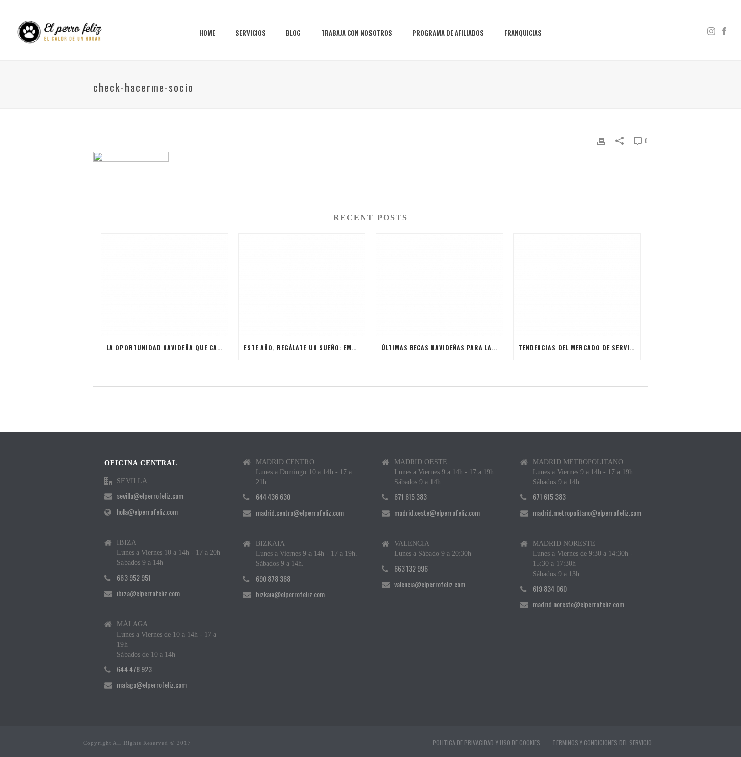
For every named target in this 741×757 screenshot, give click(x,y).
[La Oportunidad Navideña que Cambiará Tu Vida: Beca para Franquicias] (164, 284)
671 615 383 (410, 496)
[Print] (601, 140)
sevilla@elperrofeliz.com (150, 495)
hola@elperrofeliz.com (147, 511)
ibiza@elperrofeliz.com (148, 593)
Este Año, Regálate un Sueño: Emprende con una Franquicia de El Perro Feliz (304, 347)
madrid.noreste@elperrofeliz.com (578, 604)
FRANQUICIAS (523, 33)
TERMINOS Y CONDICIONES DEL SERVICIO (602, 743)
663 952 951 (134, 577)
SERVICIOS (250, 33)
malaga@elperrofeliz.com (152, 684)
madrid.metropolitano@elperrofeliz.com (587, 512)
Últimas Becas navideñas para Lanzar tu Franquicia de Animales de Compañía (442, 347)
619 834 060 (550, 588)
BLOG (293, 33)
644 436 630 (273, 496)
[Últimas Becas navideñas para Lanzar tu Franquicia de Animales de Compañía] (439, 284)
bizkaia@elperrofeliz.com (290, 594)
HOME (207, 33)
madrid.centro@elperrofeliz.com (300, 512)
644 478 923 (134, 669)
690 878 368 (273, 578)
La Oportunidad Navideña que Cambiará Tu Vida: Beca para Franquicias (167, 347)
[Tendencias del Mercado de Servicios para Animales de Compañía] (577, 284)
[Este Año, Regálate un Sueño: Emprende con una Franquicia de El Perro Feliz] (302, 284)
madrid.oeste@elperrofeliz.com (437, 512)
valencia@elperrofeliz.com (429, 584)
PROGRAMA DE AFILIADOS (448, 33)
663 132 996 (411, 568)
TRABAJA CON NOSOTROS (356, 33)
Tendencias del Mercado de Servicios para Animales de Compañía (579, 347)
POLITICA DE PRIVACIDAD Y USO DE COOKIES (486, 743)
